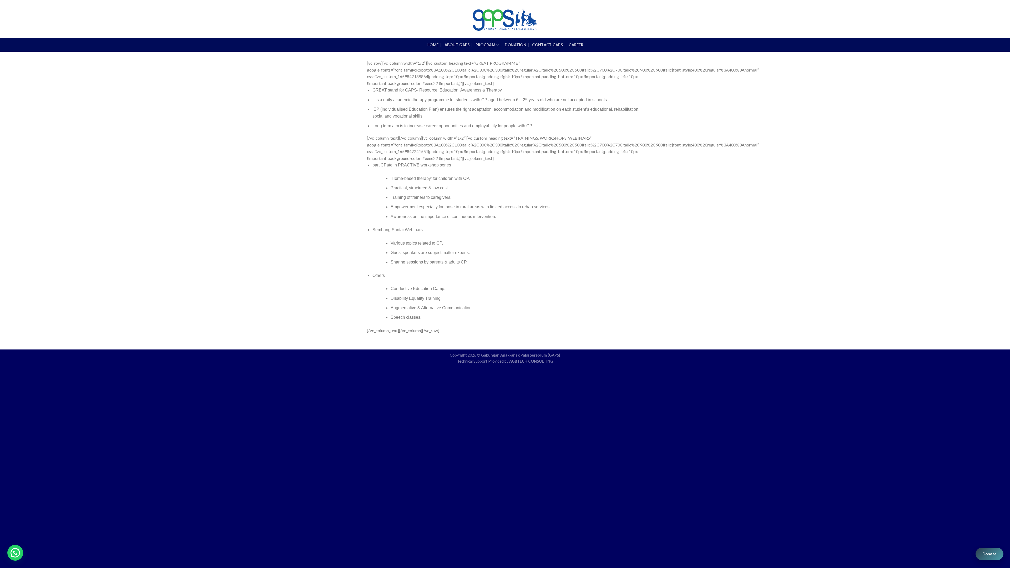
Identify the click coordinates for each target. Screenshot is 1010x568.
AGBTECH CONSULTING (531, 361)
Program (485, 45)
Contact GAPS (547, 45)
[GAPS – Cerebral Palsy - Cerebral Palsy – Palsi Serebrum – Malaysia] (505, 19)
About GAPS (457, 45)
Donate (989, 553)
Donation (515, 45)
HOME (432, 45)
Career (576, 45)
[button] (15, 553)
